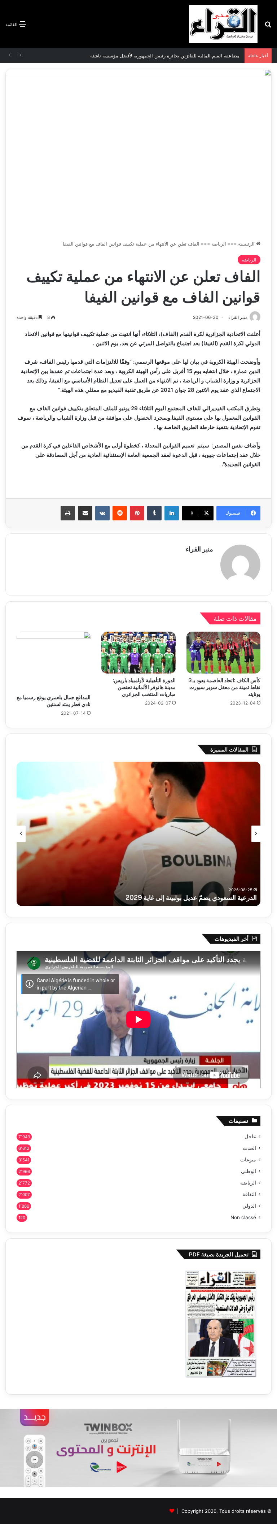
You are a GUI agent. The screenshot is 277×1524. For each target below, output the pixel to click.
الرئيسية (247, 244)
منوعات (248, 1160)
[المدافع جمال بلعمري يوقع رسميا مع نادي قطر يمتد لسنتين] (54, 661)
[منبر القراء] (223, 24)
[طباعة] (68, 513)
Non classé (243, 1217)
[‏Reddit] (120, 513)
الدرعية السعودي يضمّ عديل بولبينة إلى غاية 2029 (191, 897)
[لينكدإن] (171, 513)
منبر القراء (199, 549)
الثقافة (249, 1194)
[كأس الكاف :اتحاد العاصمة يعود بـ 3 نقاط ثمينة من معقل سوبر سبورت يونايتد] (223, 653)
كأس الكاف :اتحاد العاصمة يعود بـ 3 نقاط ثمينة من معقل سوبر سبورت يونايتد (224, 687)
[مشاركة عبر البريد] (85, 513)
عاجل (250, 1136)
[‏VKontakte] (102, 513)
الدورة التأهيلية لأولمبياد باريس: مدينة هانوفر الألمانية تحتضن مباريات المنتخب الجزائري (144, 687)
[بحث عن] (268, 26)
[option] (138, 834)
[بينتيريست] (137, 513)
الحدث (249, 1148)
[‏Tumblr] (154, 513)
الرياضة (218, 244)
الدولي (249, 1206)
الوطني (248, 1171)
